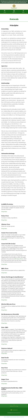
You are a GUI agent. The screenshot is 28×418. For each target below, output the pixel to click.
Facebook (15, 410)
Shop (5, 12)
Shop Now (4, 211)
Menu (23, 12)
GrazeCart (22, 416)
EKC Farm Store (18, 259)
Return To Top (14, 406)
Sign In (14, 12)
